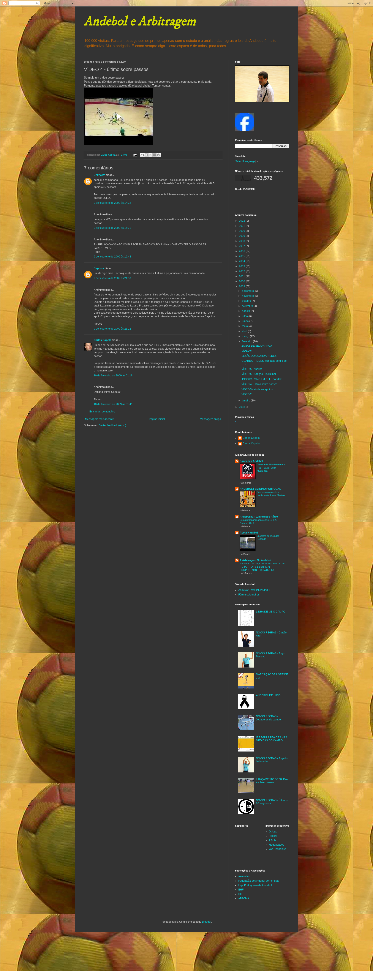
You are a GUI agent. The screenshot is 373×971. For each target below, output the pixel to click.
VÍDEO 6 (247, 350)
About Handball (249, 532)
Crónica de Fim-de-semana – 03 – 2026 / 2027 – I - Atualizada (271, 467)
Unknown (99, 175)
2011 (242, 276)
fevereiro (247, 341)
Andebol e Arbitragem (140, 21)
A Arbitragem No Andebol (255, 560)
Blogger (206, 921)
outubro (247, 300)
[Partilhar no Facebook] (154, 155)
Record (273, 835)
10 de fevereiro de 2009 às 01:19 (113, 375)
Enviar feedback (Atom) (112, 425)
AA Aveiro (244, 876)
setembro (248, 306)
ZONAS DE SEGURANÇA (257, 345)
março (246, 336)
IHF (240, 893)
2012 (242, 271)
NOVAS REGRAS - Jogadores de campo (268, 718)
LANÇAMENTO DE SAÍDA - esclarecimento (272, 781)
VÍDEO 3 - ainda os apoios (257, 389)
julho (245, 316)
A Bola (272, 840)
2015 (242, 256)
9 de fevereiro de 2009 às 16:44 (112, 256)
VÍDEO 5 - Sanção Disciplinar (259, 374)
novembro (248, 295)
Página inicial (157, 419)
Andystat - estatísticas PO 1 (254, 590)
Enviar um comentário (102, 411)
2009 (242, 286)
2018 (242, 241)
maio (245, 326)
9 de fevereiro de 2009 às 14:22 (112, 202)
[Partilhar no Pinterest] (158, 155)
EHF (240, 889)
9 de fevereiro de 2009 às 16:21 (112, 227)
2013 (242, 266)
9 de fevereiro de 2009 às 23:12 (112, 328)
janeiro (246, 400)
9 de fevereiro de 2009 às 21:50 (112, 278)
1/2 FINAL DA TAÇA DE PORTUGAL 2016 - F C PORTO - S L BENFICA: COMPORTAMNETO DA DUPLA (262, 566)
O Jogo (273, 831)
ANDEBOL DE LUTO (268, 695)
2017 (242, 246)
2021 (242, 225)
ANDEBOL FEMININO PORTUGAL (260, 488)
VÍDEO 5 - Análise (252, 369)
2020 (242, 230)
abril (245, 331)
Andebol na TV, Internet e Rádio (259, 516)
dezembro (248, 290)
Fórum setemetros (248, 594)
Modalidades (276, 844)
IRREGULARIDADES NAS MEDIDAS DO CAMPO (271, 739)
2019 (242, 235)
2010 (242, 281)
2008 (242, 407)
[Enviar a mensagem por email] (142, 155)
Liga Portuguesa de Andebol (255, 885)
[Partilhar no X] (150, 155)
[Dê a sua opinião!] (146, 155)
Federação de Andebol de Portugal (258, 880)
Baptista (99, 268)
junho (245, 321)
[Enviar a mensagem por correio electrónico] (135, 154)
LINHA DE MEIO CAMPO (270, 611)
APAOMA (243, 898)
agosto (246, 311)
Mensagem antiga (210, 419)
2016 (242, 251)
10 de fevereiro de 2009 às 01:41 (113, 404)
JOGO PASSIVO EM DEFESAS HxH (262, 379)
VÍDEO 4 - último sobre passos (259, 384)
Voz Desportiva (277, 849)
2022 (242, 220)
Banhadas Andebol (251, 461)
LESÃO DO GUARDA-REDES (259, 355)
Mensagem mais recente (99, 419)
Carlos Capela (102, 340)
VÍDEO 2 (247, 394)
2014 (242, 261)
